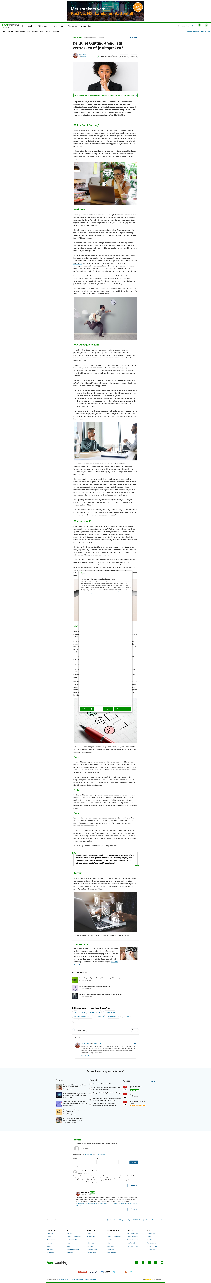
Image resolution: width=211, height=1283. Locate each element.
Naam (75, 1158)
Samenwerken (112, 1016)
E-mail (99, 1158)
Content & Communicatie (22, 31)
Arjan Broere (83, 55)
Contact (49, 1236)
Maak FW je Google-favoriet (108, 56)
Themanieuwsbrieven (192, 31)
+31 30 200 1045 (135, 1220)
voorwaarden (101, 1154)
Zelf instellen (86, 709)
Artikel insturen (205, 31)
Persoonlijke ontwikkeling (81, 1016)
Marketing (35, 31)
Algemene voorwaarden (77, 1279)
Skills (108, 1243)
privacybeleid (88, 1154)
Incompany (90, 1246)
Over (89, 26)
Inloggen (206, 28)
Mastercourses (91, 1236)
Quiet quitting (100, 1016)
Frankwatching (52, 1230)
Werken (76, 1021)
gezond (102, 217)
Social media (110, 1246)
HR (82, 1012)
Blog (23, 26)
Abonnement (110, 1249)
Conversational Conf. (133, 1240)
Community (56, 31)
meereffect (83, 56)
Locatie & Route (91, 1252)
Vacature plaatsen (152, 1246)
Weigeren (108, 709)
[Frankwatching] (10, 25)
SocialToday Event (132, 1243)
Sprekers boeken (92, 1249)
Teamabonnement (112, 1252)
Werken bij (50, 1249)
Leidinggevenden (110, 1012)
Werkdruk (126, 1016)
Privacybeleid (93, 1279)
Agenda (83, 26)
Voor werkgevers (152, 1243)
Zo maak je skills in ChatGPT (102, 1084)
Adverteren (50, 1233)
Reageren (133, 1185)
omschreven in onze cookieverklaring (108, 591)
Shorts (48, 31)
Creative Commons (64, 1279)
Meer (152, 1081)
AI (107, 1233)
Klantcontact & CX (72, 1240)
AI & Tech (10, 31)
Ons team (49, 1246)
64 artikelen (85, 1055)
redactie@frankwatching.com (117, 1220)
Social (42, 31)
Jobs (62, 26)
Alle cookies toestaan (122, 709)
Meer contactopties (158, 1220)
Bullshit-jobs (77, 263)
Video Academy (43, 26)
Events (55, 26)
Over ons (49, 1243)
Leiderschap (93, 1012)
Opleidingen (90, 1243)
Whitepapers (72, 26)
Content (149, 1236)
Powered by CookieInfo (86, 594)
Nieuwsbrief (199, 28)
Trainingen (90, 1240)
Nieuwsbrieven (51, 1240)
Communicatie (151, 1233)
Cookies (87, 1279)
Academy (31, 26)
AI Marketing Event (132, 1233)
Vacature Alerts (151, 1249)
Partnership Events (132, 1246)
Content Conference (132, 1236)
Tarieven (147, 1220)
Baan (75, 1012)
